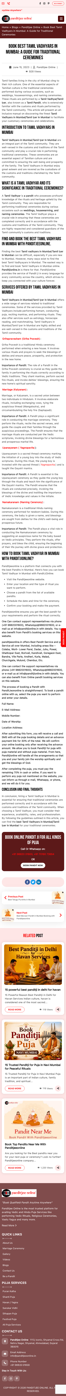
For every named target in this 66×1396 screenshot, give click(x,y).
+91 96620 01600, (23, 854)
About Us (8, 1243)
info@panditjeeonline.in (23, 1355)
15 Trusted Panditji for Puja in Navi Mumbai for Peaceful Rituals (32, 1066)
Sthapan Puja (10, 1313)
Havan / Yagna (10, 1302)
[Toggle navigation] (61, 19)
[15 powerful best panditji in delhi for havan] (33, 964)
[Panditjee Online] (17, 18)
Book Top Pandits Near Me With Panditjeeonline (25, 1146)
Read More (14, 1009)
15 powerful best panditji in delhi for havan (33, 989)
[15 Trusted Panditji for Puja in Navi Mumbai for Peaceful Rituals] (33, 1040)
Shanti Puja (9, 1297)
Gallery (6, 1254)
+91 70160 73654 (44, 854)
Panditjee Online (30, 27)
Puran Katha (9, 1291)
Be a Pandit (58, 3)
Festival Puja (9, 1319)
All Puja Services (12, 1324)
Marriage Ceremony (13, 1248)
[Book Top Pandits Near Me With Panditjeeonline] (33, 1119)
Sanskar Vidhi (10, 1308)
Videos (6, 1259)
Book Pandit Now (33, 865)
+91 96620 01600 (20, 1365)
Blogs (15, 27)
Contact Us (9, 1270)
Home (5, 27)
